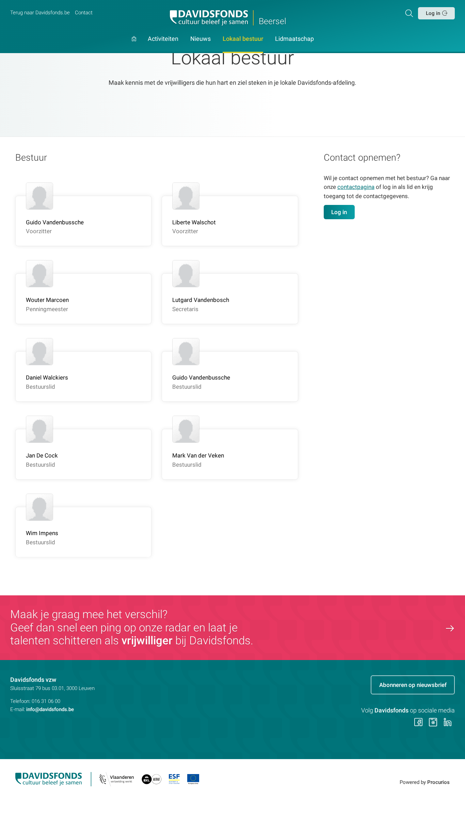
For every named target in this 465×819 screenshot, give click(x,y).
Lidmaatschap (294, 39)
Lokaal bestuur (243, 39)
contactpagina (355, 186)
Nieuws (200, 39)
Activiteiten (163, 39)
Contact (84, 13)
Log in (433, 13)
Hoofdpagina (134, 44)
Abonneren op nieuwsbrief (413, 684)
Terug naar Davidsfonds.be (40, 13)
